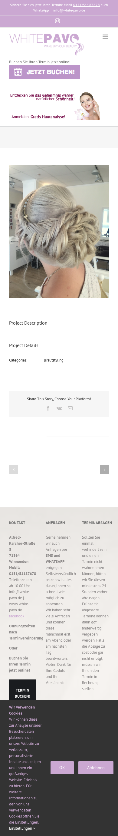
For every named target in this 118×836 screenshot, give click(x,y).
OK (62, 767)
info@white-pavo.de (69, 10)
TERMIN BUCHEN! (22, 693)
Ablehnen (96, 767)
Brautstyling (54, 360)
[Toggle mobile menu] (106, 37)
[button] (13, 469)
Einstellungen (21, 828)
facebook (16, 616)
